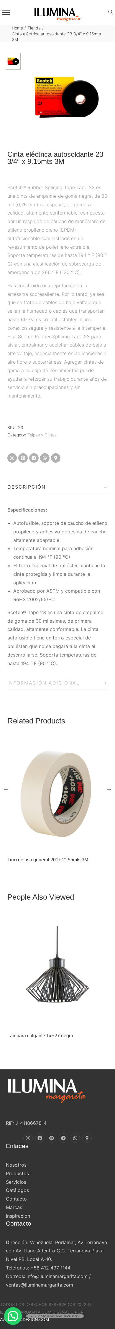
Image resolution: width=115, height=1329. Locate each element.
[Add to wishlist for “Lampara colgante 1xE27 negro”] (51, 1020)
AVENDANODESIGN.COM (24, 1319)
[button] (13, 1316)
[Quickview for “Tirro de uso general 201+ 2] (57, 794)
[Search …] (111, 12)
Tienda (34, 27)
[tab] (57, 487)
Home (17, 27)
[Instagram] (12, 458)
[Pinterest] (23, 458)
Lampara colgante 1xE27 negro (40, 1035)
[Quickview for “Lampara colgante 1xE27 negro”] (57, 970)
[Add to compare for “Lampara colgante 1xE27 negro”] (64, 1020)
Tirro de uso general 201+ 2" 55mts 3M (47, 859)
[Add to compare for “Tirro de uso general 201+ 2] (64, 844)
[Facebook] (40, 1138)
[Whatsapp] (45, 458)
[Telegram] (34, 458)
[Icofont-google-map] (55, 458)
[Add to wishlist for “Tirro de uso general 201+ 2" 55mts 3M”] (51, 844)
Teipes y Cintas (42, 434)
